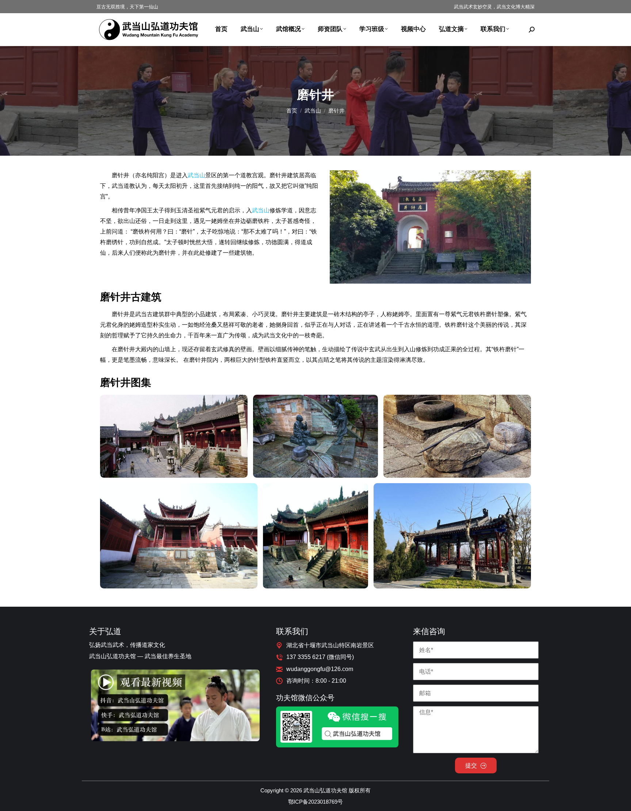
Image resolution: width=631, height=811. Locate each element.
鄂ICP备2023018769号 (315, 802)
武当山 (196, 175)
